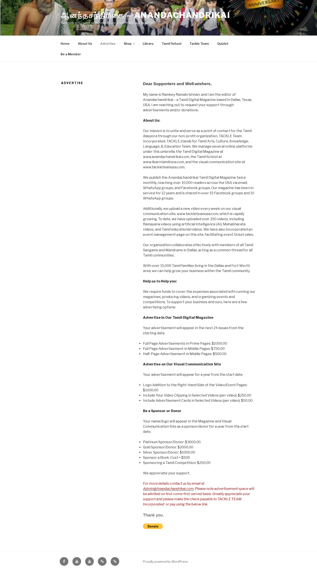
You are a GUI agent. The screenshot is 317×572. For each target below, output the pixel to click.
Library (148, 43)
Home (65, 43)
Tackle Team (199, 43)
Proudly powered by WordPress (165, 561)
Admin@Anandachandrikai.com (168, 489)
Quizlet (222, 43)
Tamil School (171, 43)
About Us (85, 43)
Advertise (108, 43)
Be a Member (71, 54)
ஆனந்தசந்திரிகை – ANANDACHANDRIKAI (145, 15)
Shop (128, 43)
